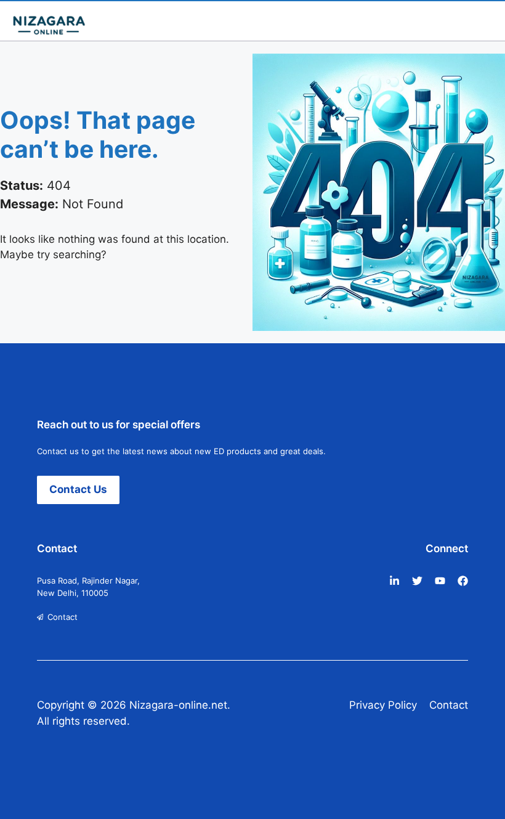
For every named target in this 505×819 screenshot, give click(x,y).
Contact (62, 617)
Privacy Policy (383, 705)
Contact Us (78, 489)
